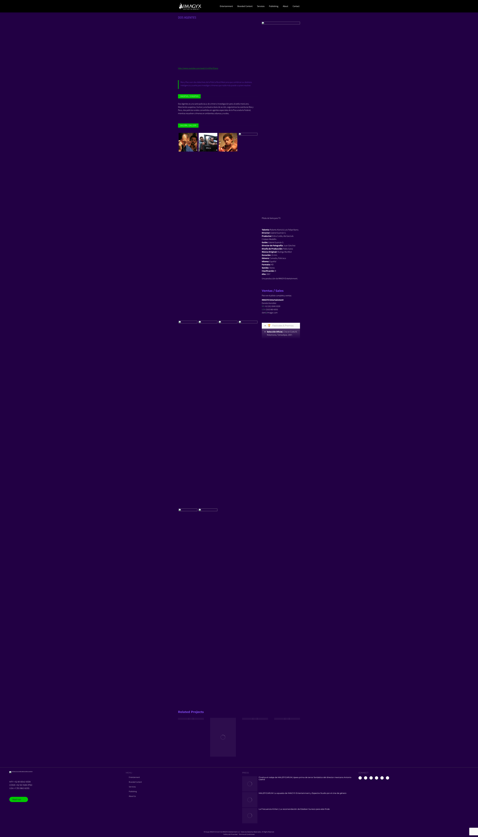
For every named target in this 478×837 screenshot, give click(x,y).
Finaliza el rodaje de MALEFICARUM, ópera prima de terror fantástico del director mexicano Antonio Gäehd (305, 778)
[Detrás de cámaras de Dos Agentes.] (228, 414)
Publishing (133, 791)
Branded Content (135, 782)
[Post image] (191, 719)
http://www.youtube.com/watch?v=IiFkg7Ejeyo (198, 68)
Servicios (132, 787)
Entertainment (134, 777)
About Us (132, 796)
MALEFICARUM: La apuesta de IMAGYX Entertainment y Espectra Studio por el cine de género (302, 793)
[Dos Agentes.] (188, 142)
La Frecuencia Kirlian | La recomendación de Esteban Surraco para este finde (294, 809)
